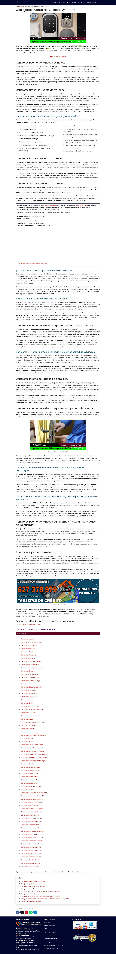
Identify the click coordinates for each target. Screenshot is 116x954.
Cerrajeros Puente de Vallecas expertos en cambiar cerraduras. (40, 891)
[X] (22, 912)
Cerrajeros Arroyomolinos (30, 665)
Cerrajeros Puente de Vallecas (32, 838)
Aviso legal (47, 922)
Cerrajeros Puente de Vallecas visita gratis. (32, 263)
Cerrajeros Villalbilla (28, 789)
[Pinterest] (26, 912)
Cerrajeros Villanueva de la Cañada (34, 793)
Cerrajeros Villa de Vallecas (31, 854)
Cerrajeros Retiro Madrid (29, 806)
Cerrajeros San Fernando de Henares (34, 757)
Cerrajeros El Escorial (28, 690)
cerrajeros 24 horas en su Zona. (30, 625)
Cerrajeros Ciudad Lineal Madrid (32, 844)
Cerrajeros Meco (27, 719)
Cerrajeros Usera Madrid (30, 834)
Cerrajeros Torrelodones (29, 773)
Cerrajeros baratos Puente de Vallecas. (33, 886)
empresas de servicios (50, 205)
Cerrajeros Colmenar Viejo (30, 681)
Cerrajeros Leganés (28, 713)
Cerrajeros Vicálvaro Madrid (31, 857)
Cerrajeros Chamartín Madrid (31, 812)
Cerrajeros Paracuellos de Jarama (33, 735)
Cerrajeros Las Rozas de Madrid (32, 751)
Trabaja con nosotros (93, 2)
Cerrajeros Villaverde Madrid (31, 850)
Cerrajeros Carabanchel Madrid (32, 831)
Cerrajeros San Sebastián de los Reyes (34, 764)
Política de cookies (49, 925)
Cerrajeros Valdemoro (29, 783)
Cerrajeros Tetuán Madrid (30, 815)
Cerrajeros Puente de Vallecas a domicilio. (34, 894)
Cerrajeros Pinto (26, 741)
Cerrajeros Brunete (27, 671)
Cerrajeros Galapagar (29, 697)
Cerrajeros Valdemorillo (29, 780)
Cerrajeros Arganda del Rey (31, 661)
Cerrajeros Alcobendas (29, 645)
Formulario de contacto (50, 938)
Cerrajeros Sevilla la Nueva (30, 767)
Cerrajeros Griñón (27, 703)
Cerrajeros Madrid (27, 639)
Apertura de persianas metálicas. (31, 901)
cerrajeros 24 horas (58, 2)
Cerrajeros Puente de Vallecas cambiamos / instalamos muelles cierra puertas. (45, 899)
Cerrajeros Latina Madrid (30, 828)
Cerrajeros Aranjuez (28, 658)
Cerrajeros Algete (27, 652)
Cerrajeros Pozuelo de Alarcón (32, 745)
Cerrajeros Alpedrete (28, 655)
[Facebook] (18, 912)
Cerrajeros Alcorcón (28, 649)
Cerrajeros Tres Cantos (29, 777)
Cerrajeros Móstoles (28, 729)
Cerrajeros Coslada (28, 684)
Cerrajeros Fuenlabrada (29, 693)
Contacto (81, 2)
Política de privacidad (50, 929)
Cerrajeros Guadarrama (30, 706)
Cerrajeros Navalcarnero (30, 732)
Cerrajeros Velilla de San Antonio (32, 786)
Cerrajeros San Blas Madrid (30, 860)
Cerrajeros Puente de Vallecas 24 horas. (33, 881)
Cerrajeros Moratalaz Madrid (31, 841)
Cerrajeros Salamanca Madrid (32, 809)
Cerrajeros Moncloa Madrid (31, 825)
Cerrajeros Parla (27, 738)
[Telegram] (35, 912)
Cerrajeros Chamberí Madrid (31, 818)
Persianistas (71, 2)
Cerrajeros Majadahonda (30, 716)
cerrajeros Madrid (82, 205)
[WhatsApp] (31, 912)
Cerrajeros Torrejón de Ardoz (31, 770)
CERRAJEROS (21, 634)
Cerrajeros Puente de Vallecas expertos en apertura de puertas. (40, 896)
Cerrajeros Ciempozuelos (30, 674)
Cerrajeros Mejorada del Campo (32, 722)
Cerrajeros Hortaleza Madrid (31, 847)
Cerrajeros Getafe (27, 700)
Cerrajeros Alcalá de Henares (31, 642)
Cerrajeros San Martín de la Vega (33, 761)
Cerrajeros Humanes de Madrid (32, 709)
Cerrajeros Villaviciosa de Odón (32, 799)
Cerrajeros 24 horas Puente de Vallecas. (33, 889)
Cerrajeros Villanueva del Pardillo (33, 796)
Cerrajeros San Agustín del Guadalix (34, 754)
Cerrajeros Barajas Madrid (30, 863)
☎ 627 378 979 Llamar (58, 57)
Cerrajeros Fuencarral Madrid (31, 822)
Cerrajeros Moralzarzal (29, 725)
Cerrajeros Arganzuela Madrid (32, 802)
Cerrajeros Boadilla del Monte (31, 668)
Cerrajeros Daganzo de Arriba (32, 687)
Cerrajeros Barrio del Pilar (30, 866)
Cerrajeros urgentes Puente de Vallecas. (33, 884)
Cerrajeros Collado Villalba (30, 677)
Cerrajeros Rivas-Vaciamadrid (32, 748)
